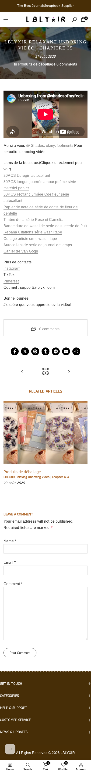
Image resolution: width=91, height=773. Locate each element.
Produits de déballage (37, 64)
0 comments (66, 64)
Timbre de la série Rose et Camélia (33, 220)
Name (10, 541)
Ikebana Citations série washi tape (33, 232)
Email (10, 562)
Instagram (12, 268)
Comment (13, 584)
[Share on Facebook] (15, 351)
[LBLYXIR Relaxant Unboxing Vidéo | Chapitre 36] (68, 372)
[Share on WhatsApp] (76, 351)
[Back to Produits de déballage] (45, 372)
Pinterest (11, 281)
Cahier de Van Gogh (21, 251)
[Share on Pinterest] (35, 351)
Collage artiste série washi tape (30, 239)
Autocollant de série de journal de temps (38, 245)
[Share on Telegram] (56, 351)
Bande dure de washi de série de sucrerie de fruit (45, 226)
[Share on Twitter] (25, 351)
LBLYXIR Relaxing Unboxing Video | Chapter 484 (36, 477)
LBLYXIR (68, 753)
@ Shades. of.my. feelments (49, 145)
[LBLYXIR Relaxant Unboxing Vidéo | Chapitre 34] (22, 372)
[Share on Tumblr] (45, 351)
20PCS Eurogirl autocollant (27, 175)
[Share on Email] (66, 351)
